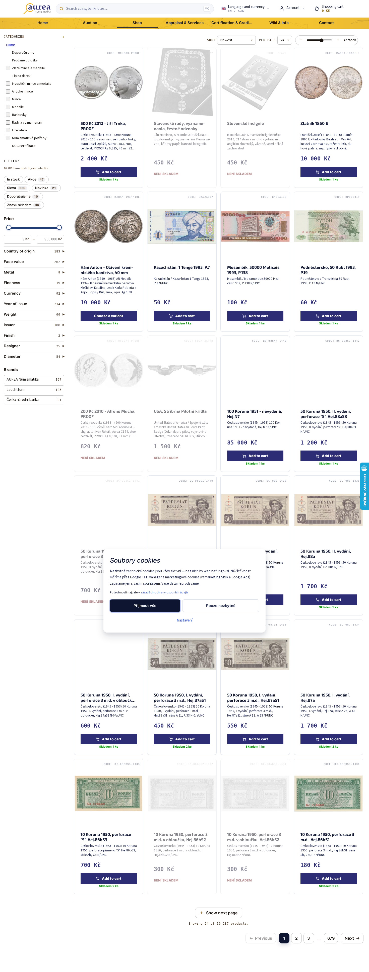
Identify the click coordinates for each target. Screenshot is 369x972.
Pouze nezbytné (220, 605)
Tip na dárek (21, 76)
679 (331, 938)
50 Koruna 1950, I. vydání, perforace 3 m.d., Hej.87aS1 (180, 697)
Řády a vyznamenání (27, 122)
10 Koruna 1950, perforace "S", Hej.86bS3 (106, 837)
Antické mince (22, 91)
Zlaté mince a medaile (28, 68)
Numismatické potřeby (29, 138)
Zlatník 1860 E (314, 123)
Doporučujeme (23, 52)
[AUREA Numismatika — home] (36, 8)
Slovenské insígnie (245, 123)
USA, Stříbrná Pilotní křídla (180, 410)
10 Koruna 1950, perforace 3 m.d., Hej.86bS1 (327, 837)
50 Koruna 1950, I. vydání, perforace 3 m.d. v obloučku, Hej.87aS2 (108, 700)
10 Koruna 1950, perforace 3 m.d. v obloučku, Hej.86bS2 (181, 837)
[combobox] (133, 9)
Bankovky (19, 115)
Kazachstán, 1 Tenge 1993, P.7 (182, 266)
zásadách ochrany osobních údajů (164, 592)
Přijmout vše (145, 605)
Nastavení (185, 620)
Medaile (18, 107)
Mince (16, 99)
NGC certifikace (24, 146)
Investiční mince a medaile (31, 83)
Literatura (19, 130)
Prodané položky (25, 60)
